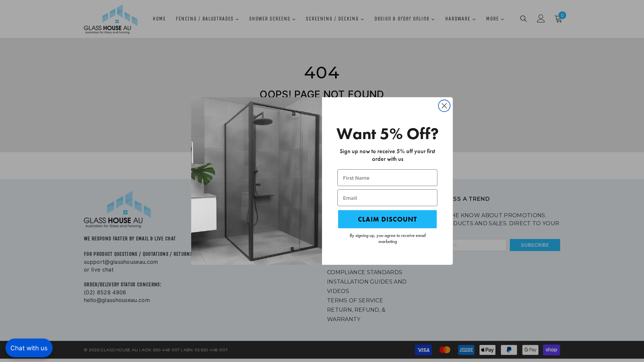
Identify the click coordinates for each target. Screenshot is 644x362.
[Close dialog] (444, 106)
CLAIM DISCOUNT (387, 219)
